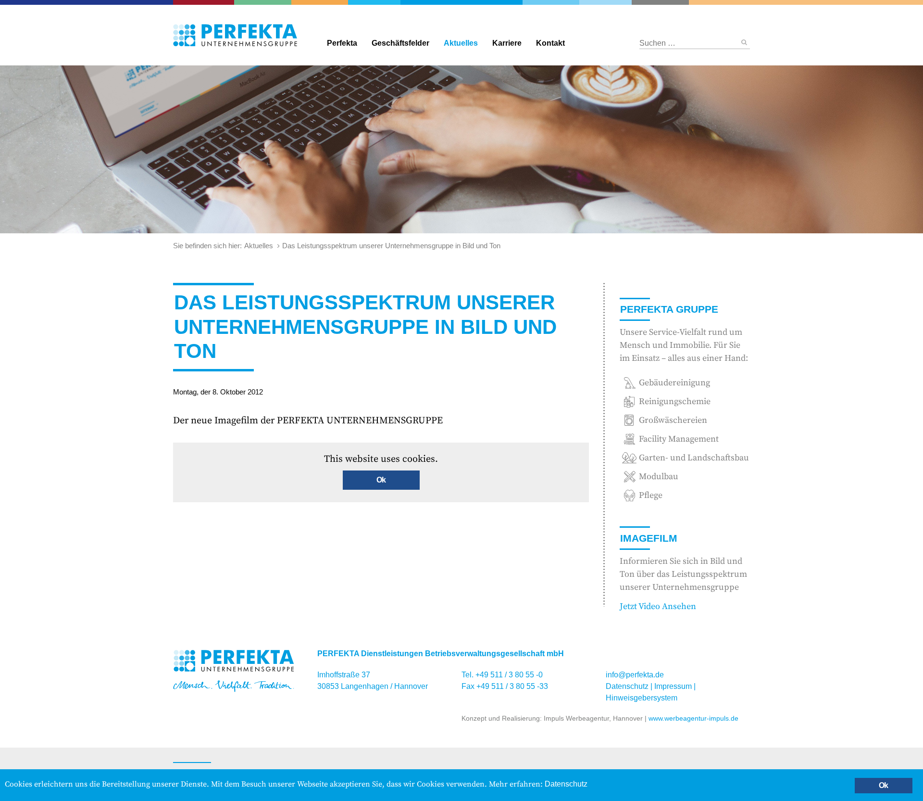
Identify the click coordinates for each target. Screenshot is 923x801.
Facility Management (324, 2)
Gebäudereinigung (372, 2)
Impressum (673, 686)
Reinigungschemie (557, 2)
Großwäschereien (606, 2)
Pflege (804, 2)
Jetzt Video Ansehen (658, 606)
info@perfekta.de (635, 675)
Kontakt (550, 43)
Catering (207, 2)
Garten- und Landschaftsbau (269, 2)
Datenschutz (627, 686)
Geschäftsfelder (400, 43)
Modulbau (658, 476)
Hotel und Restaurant (654, 2)
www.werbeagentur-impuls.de (693, 718)
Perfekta (461, 2)
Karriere (507, 43)
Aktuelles (461, 43)
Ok (381, 480)
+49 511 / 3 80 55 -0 (509, 675)
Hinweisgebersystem (641, 698)
